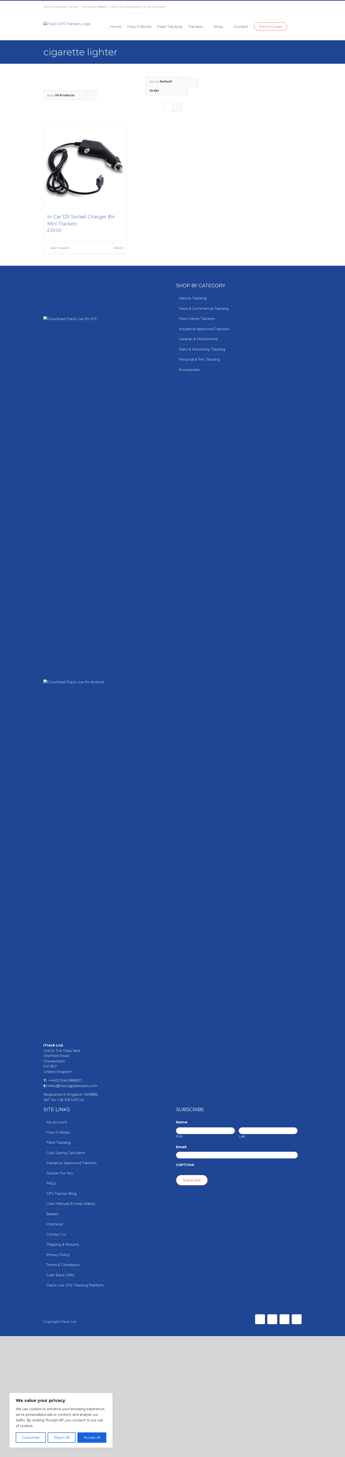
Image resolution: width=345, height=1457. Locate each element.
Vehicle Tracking (193, 298)
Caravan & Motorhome (198, 339)
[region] (61, 1420)
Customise (31, 1437)
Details (118, 248)
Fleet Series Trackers (197, 318)
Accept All (92, 1437)
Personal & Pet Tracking (199, 359)
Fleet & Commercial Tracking (204, 308)
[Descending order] (194, 82)
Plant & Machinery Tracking (202, 349)
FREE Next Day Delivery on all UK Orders (138, 6)
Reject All (61, 1437)
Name (183, 1451)
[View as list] (177, 106)
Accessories (189, 369)
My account (56, 1451)
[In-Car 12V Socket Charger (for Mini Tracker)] (85, 167)
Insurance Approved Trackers (204, 329)
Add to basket (60, 248)
